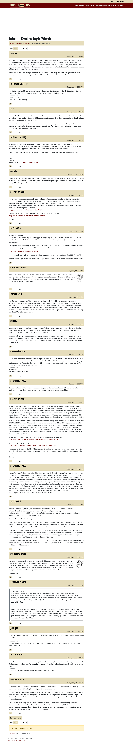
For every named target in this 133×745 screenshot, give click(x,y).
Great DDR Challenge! (30, 162)
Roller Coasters (89, 6)
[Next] (23, 48)
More (121, 6)
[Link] (20, 79)
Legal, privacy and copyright (14, 740)
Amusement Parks (101, 6)
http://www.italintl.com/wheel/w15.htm (23, 251)
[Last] (26, 48)
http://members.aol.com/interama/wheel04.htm (26, 210)
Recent (12, 43)
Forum (111, 2)
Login (117, 2)
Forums (81, 6)
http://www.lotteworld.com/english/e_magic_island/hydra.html (32, 445)
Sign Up (122, 2)
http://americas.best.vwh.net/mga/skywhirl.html (27, 216)
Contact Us (24, 740)
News (76, 6)
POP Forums (12, 733)
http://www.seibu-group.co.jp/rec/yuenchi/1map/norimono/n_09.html (34, 439)
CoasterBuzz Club (113, 6)
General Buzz (26, 43)
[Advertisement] (66, 22)
